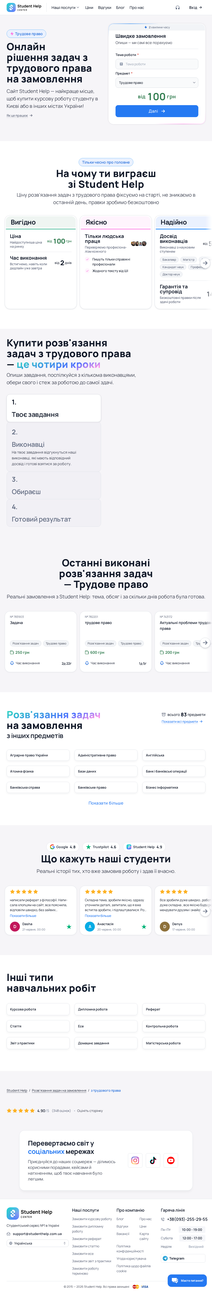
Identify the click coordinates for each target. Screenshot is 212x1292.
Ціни (143, 1226)
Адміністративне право (97, 755)
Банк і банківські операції (166, 771)
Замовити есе (83, 1253)
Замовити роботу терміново (85, 1271)
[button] (66, 7)
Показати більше (23, 915)
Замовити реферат (86, 1238)
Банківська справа (25, 787)
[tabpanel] (157, 84)
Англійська (155, 755)
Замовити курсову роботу (92, 1219)
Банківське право (92, 787)
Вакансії (123, 1233)
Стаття (15, 1026)
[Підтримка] (177, 7)
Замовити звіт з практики (91, 1261)
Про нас (146, 1219)
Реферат (153, 1009)
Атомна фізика (22, 771)
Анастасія (105, 924)
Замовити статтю (85, 1246)
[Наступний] (205, 263)
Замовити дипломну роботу (87, 1229)
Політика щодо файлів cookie (134, 1268)
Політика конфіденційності (130, 1248)
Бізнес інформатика (162, 787)
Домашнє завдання (93, 1043)
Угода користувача (131, 1258)
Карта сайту (144, 1236)
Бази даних (87, 771)
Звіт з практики (22, 1043)
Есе (81, 1026)
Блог (120, 1219)
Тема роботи (126, 54)
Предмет (123, 73)
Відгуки (122, 1226)
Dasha (27, 924)
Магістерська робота (163, 1043)
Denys (177, 924)
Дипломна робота (92, 1009)
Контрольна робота (162, 1026)
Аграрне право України (29, 755)
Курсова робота (23, 1009)
